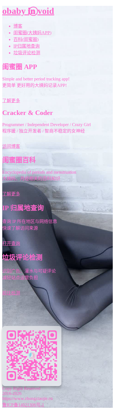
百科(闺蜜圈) (26, 39)
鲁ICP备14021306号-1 (23, 404)
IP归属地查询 (26, 46)
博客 (17, 26)
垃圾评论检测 (26, 52)
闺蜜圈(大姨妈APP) (32, 32)
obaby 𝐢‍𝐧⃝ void (28, 11)
